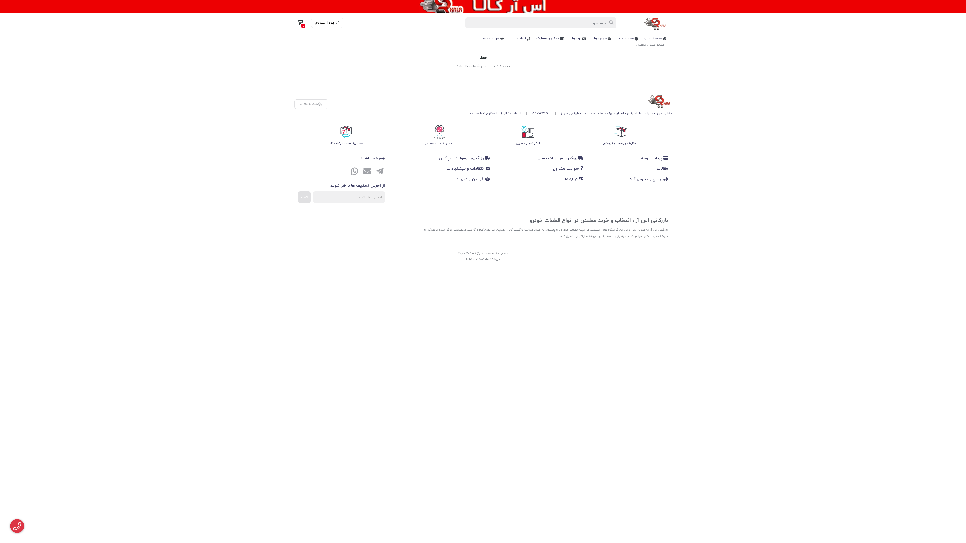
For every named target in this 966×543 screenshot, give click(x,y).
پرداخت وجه (652, 158)
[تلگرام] (380, 171)
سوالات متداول (566, 168)
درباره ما (572, 179)
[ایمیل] (367, 171)
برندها (577, 38)
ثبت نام (320, 23)
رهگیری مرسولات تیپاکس (462, 158)
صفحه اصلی (653, 38)
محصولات (627, 38)
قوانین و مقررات (470, 179)
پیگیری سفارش (548, 38)
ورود (331, 23)
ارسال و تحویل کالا (646, 179)
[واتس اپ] (355, 171)
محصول (641, 44)
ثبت (304, 197)
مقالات (662, 168)
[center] (611, 23)
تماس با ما (518, 38)
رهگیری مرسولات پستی (557, 158)
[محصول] (571, 100)
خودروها (601, 38)
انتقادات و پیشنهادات (466, 168)
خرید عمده (491, 38)
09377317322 (541, 113)
